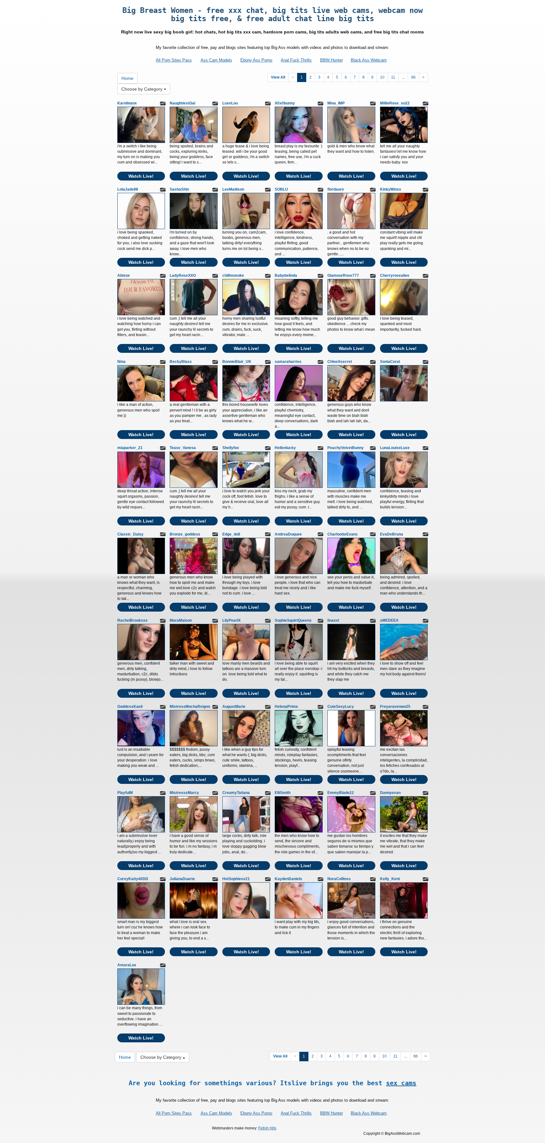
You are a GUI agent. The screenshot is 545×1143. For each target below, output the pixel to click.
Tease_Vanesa (183, 448)
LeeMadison (233, 189)
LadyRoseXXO (183, 275)
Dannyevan (390, 793)
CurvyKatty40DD (132, 879)
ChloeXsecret (339, 361)
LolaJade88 (127, 189)
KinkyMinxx (390, 189)
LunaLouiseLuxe (395, 448)
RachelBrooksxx (132, 620)
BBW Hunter (331, 60)
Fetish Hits (267, 1128)
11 (393, 77)
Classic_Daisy (130, 534)
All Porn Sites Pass (174, 60)
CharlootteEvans (342, 534)
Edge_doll (231, 534)
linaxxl (333, 620)
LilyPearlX (231, 620)
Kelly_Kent (390, 879)
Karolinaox (127, 103)
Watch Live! (141, 176)
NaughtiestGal (182, 103)
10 (382, 77)
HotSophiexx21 (236, 879)
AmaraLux (126, 965)
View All (278, 77)
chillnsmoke (233, 275)
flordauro (335, 189)
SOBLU (281, 189)
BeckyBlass (181, 361)
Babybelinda (286, 275)
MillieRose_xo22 (395, 103)
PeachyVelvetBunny (345, 448)
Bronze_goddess (185, 534)
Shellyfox (230, 448)
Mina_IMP (336, 103)
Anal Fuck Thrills (296, 60)
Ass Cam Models (216, 60)
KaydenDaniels (288, 879)
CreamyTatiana (236, 793)
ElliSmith (282, 793)
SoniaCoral (390, 361)
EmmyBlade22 (340, 793)
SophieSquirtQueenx (293, 620)
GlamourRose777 (343, 275)
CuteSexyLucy (340, 706)
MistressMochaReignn (190, 706)
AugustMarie (233, 706)
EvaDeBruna (391, 534)
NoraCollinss (339, 879)
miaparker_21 (130, 448)
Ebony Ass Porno (256, 60)
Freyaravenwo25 (395, 706)
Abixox (123, 275)
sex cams (401, 1083)
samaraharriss (288, 361)
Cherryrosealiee (394, 275)
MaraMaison (181, 620)
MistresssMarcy (184, 793)
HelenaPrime (286, 706)
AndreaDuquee (288, 534)
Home (127, 78)
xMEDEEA (389, 620)
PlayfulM (125, 793)
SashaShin (179, 189)
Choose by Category (142, 89)
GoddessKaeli (130, 706)
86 (413, 77)
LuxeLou (230, 103)
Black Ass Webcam (369, 60)
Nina (121, 361)
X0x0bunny (285, 103)
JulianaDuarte (182, 879)
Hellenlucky (285, 448)
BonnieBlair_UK (236, 361)
